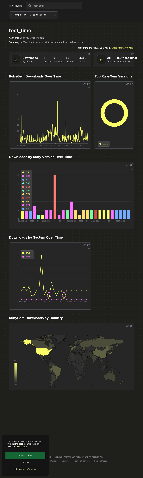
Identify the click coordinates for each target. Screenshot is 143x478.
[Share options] (85, 54)
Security (65, 461)
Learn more (21, 446)
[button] (25, 469)
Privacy (53, 461)
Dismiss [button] (25, 462)
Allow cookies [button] (25, 455)
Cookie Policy (100, 461)
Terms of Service (82, 461)
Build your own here (123, 47)
